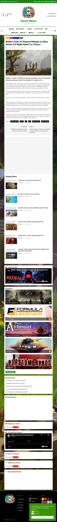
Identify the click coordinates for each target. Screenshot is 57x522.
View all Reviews (10, 372)
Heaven (8, 47)
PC (47, 29)
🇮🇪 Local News (41, 32)
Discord (21, 507)
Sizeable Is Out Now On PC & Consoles (29, 194)
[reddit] (5, 16)
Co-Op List (42, 1)
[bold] (2, 16)
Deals (32, 32)
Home (12, 29)
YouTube (21, 505)
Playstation (39, 29)
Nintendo (15, 32)
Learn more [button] (34, 509)
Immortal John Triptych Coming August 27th (30, 221)
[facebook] (1, 14)
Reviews (54, 1)
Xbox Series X (45, 121)
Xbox (30, 29)
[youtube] (9, 14)
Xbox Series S (36, 121)
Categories (20, 29)
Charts (36, 1)
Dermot (20, 182)
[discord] (3, 14)
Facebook (21, 499)
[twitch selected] (11, 14)
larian (21, 121)
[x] (6, 14)
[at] (3, 16)
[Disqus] (28, 155)
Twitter (20, 502)
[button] (32, 511)
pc (25, 121)
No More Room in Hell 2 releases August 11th (30, 235)
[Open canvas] (2, 31)
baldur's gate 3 (14, 121)
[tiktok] (7, 14)
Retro (23, 32)
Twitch (20, 510)
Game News (28, 21)
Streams (48, 1)
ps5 (30, 121)
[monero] (7, 16)
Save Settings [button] (42, 517)
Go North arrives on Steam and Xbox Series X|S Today (33, 208)
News (7, 38)
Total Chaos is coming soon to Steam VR (29, 180)
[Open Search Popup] (53, 30)
